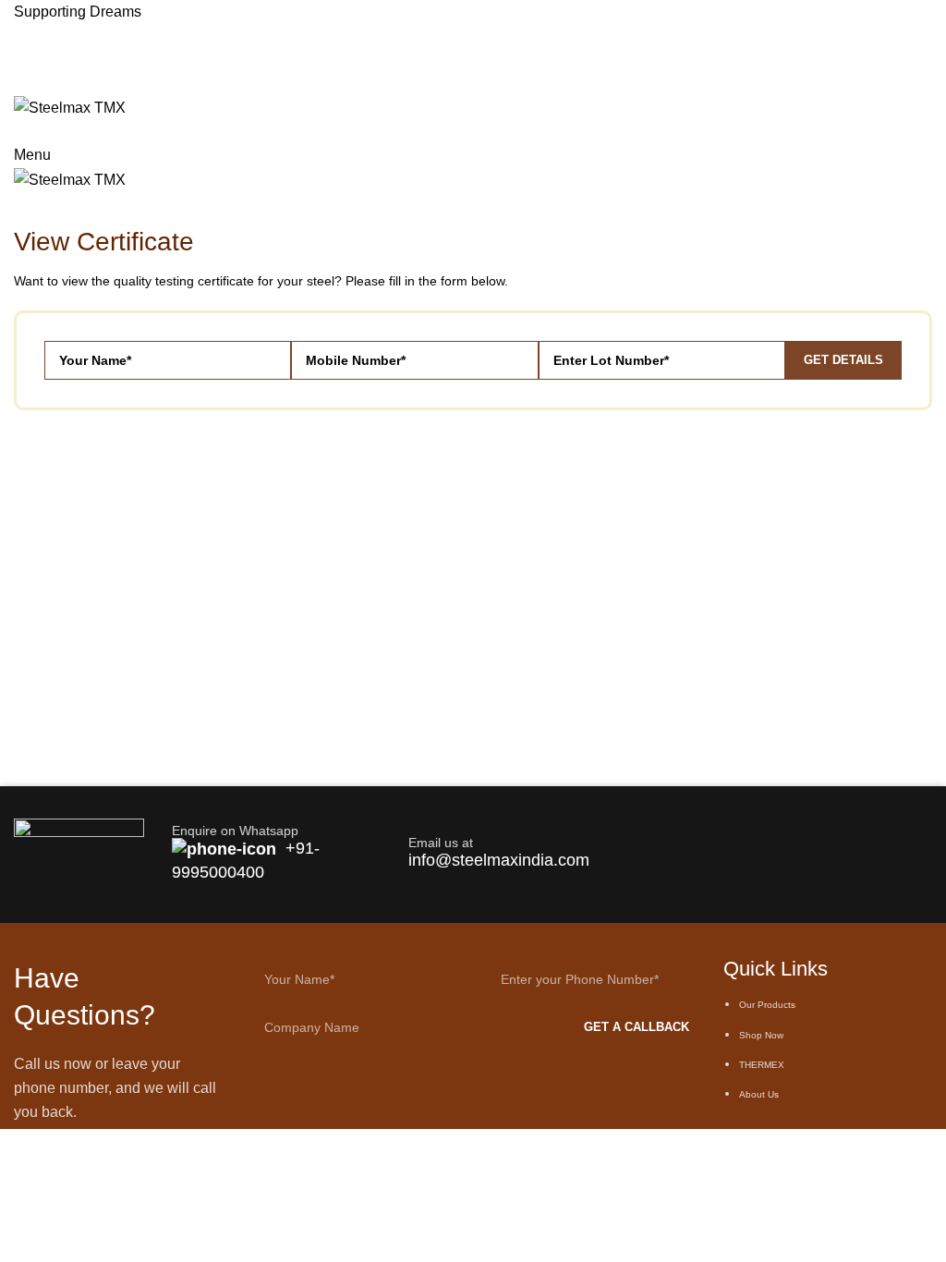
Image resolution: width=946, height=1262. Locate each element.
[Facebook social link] (24, 59)
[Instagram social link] (45, 83)
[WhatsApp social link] (45, 59)
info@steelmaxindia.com (498, 860)
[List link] (828, 1045)
